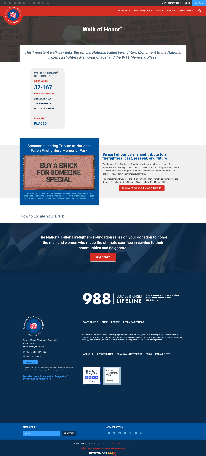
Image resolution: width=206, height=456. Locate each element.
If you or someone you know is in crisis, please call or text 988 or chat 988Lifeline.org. (162, 297)
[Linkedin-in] (14, 2)
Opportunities (105, 354)
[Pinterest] (38, 2)
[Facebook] (5, 2)
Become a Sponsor (133, 322)
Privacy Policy (117, 444)
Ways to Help (185, 10)
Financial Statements (129, 354)
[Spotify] (48, 2)
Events (170, 10)
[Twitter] (10, 2)
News (158, 10)
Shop (187, 3)
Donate (199, 3)
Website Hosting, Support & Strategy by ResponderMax (103, 448)
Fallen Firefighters (142, 10)
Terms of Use (127, 444)
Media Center (162, 354)
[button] (199, 10)
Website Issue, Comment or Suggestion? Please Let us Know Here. (45, 377)
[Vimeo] (24, 2)
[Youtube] (19, 2)
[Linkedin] (119, 433)
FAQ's (149, 354)
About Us (88, 354)
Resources (123, 10)
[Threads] (43, 2)
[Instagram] (29, 2)
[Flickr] (33, 2)
